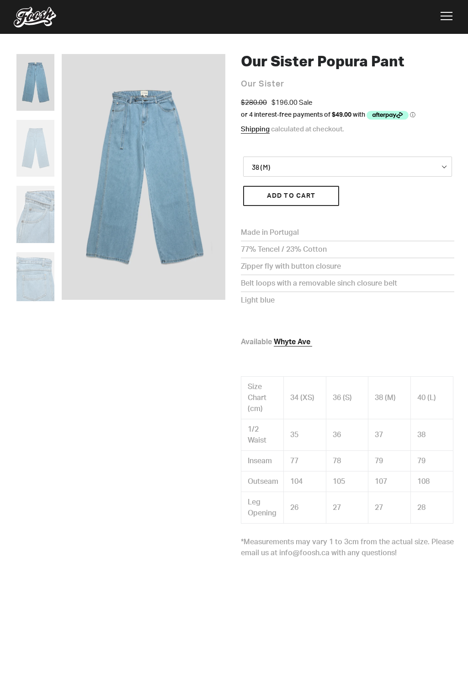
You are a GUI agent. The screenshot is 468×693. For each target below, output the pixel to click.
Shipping (255, 129)
